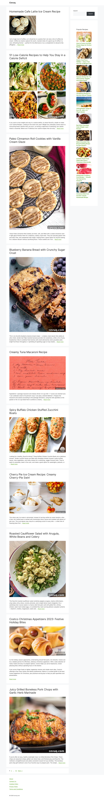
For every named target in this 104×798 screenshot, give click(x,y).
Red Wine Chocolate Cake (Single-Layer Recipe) (82, 127)
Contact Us (12, 781)
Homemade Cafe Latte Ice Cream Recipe (34, 11)
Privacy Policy (13, 786)
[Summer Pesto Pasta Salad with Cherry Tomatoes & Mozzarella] (84, 152)
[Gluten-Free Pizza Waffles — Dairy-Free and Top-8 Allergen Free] (84, 53)
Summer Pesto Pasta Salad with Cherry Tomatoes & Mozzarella (83, 160)
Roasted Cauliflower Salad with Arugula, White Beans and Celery (34, 535)
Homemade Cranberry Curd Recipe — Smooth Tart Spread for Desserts (83, 178)
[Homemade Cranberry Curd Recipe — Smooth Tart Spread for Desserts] (84, 169)
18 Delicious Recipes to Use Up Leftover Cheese (83, 94)
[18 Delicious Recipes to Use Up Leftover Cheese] (84, 87)
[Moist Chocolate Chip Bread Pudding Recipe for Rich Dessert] (84, 135)
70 (16, 771)
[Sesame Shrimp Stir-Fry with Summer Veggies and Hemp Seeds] (84, 70)
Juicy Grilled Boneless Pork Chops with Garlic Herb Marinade (33, 691)
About (11, 779)
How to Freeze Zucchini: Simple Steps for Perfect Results (83, 45)
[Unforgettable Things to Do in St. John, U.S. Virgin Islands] (84, 102)
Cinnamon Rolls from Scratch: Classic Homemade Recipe (82, 195)
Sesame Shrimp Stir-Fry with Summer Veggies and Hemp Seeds (83, 78)
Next (20, 771)
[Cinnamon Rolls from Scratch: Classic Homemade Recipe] (84, 187)
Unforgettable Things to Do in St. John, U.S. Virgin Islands (83, 110)
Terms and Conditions (16, 789)
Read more (20, 45)
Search (75, 11)
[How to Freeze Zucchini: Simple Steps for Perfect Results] (84, 37)
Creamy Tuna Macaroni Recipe (28, 352)
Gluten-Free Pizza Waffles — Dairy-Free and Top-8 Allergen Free (83, 61)
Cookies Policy (13, 784)
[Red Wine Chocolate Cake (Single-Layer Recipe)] (84, 119)
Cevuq (12, 3)
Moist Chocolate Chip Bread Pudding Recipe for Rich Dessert (83, 143)
